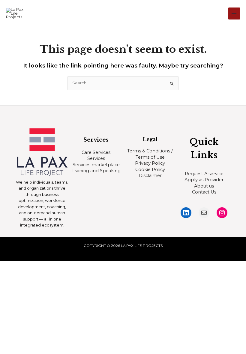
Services (96, 158)
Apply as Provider (204, 179)
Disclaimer (150, 175)
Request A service (204, 173)
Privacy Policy (150, 163)
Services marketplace (96, 164)
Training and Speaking (96, 170)
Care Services (96, 152)
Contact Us (204, 192)
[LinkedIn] (186, 212)
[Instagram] (222, 212)
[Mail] (204, 212)
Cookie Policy (150, 169)
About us (204, 186)
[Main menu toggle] (234, 13)
